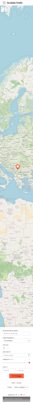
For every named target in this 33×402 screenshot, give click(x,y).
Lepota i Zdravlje (9, 398)
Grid (24, 395)
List (19, 395)
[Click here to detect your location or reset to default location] (28, 355)
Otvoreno (5, 345)
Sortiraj (9, 387)
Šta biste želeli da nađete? (10, 331)
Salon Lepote (18, 398)
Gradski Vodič (14, 2)
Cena (5, 367)
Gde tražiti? (6, 352)
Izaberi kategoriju (8, 338)
